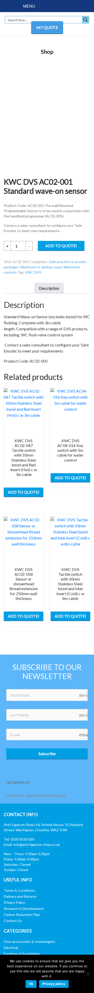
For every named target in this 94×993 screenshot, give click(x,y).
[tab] (49, 288)
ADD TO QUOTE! (61, 245)
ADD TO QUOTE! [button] (23, 492)
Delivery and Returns (20, 896)
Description (49, 288)
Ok (31, 984)
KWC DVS (33, 272)
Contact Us (13, 920)
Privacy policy (53, 984)
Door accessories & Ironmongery (29, 941)
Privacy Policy (14, 902)
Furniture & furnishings (22, 953)
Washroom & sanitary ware (41, 267)
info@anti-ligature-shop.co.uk (37, 844)
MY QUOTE (47, 27)
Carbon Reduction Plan (22, 914)
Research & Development (24, 908)
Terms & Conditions (19, 890)
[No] (87, 973)
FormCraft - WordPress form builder (36, 795)
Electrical (11, 947)
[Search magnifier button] (85, 19)
